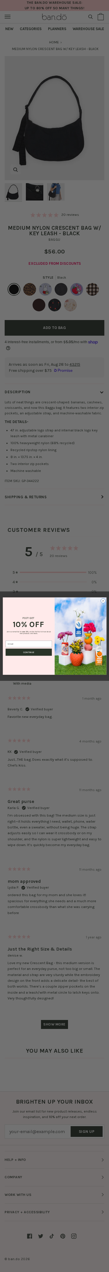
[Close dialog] (103, 600)
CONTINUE (28, 652)
